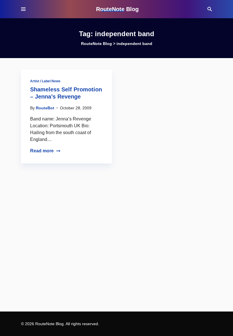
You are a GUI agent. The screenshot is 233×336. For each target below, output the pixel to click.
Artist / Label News (45, 81)
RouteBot (45, 108)
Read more (42, 150)
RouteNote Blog (117, 9)
